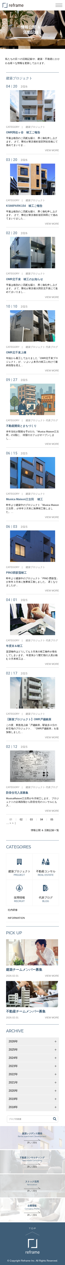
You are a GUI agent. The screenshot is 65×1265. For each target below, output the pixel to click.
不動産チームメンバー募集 (26, 1011)
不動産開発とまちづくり (21, 425)
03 (31, 819)
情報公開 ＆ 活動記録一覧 (45, 830)
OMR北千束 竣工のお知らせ (24, 279)
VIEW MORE (52, 150)
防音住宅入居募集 (17, 792)
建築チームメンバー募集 (24, 969)
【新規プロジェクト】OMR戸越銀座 (28, 719)
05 (51, 819)
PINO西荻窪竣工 (16, 572)
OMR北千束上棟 (16, 352)
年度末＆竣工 (14, 645)
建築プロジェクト (35, 126)
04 (41, 819)
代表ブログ (52, 347)
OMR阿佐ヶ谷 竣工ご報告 (23, 132)
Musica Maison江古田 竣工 (24, 499)
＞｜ (14, 823)
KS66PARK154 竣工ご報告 (24, 205)
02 (21, 819)
